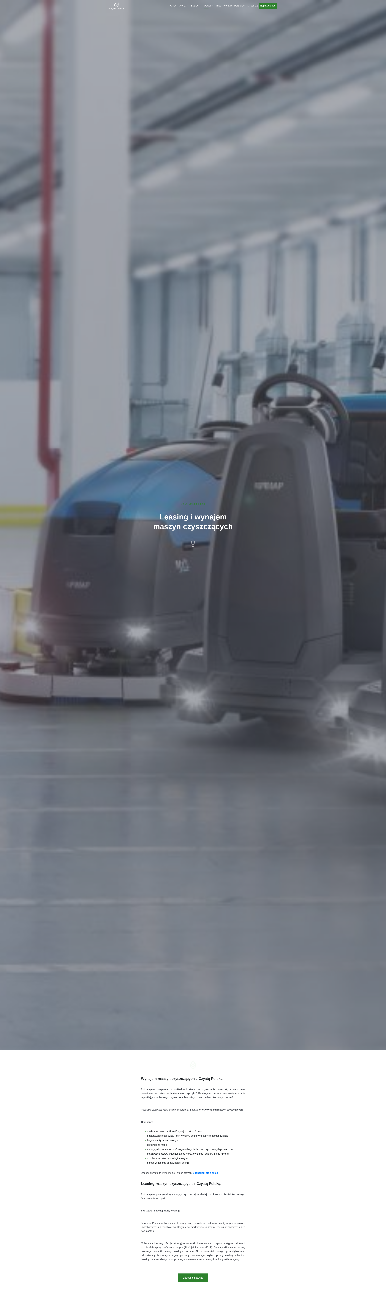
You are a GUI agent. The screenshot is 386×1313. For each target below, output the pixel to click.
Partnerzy (239, 5)
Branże (195, 5)
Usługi (207, 5)
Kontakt (228, 5)
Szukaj (254, 5)
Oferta (182, 5)
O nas (173, 5)
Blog (218, 5)
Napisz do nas (267, 5)
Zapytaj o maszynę (193, 1277)
